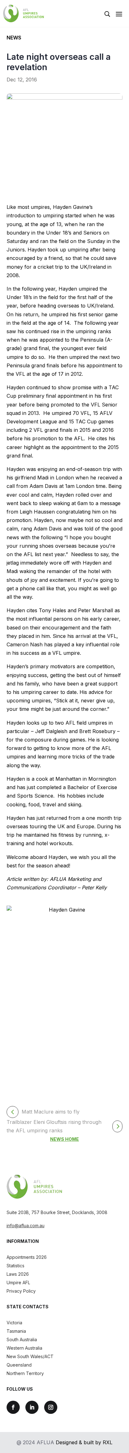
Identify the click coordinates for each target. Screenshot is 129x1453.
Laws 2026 (18, 1274)
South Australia (22, 1339)
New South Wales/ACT (30, 1356)
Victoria (14, 1322)
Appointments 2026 (27, 1257)
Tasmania (16, 1331)
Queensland (19, 1365)
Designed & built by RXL (84, 1442)
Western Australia (24, 1348)
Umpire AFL (18, 1282)
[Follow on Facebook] (13, 1407)
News (14, 37)
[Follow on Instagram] (50, 1407)
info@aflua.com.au (25, 1225)
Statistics (15, 1265)
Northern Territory (25, 1373)
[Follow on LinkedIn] (32, 1407)
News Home (64, 1139)
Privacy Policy (21, 1291)
